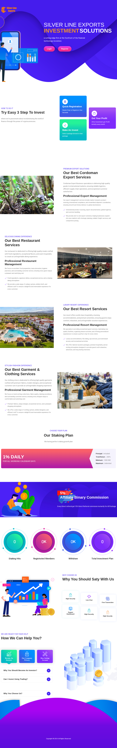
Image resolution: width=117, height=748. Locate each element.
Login (49, 49)
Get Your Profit (99, 118)
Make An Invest (70, 130)
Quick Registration (72, 106)
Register (64, 49)
